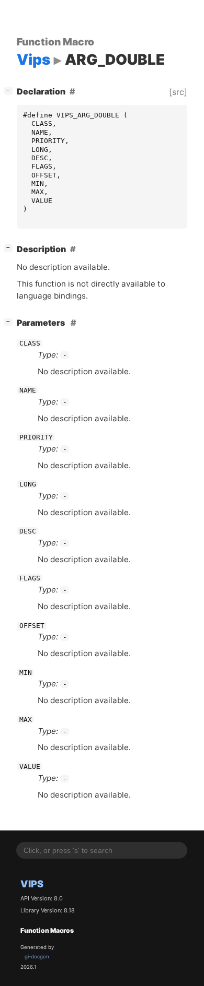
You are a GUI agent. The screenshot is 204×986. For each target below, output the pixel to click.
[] (10, 90)
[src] (178, 92)
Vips (31, 883)
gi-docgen (37, 956)
